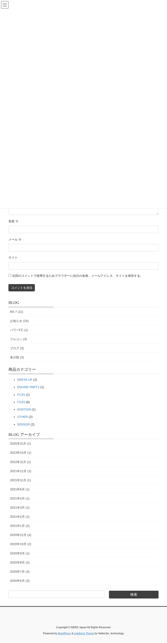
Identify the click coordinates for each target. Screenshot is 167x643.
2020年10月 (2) (20, 544)
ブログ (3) (17, 348)
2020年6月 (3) (20, 580)
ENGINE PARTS (28, 387)
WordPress (64, 633)
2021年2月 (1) (20, 516)
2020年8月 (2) (20, 562)
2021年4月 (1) (20, 498)
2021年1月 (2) (20, 526)
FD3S (21, 402)
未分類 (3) (17, 357)
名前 (13, 221)
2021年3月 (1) (20, 507)
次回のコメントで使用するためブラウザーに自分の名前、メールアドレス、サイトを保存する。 (77, 275)
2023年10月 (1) (20, 452)
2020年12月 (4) (20, 535)
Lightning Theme (84, 633)
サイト (13, 257)
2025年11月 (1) (20, 443)
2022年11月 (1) (20, 462)
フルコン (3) (18, 339)
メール (15, 239)
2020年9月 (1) (20, 553)
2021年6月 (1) (20, 489)
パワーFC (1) (19, 330)
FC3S (21, 394)
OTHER (22, 417)
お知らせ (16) (19, 321)
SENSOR (23, 424)
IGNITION (24, 409)
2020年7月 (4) (20, 571)
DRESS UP (24, 379)
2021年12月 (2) (20, 471)
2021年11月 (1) (20, 480)
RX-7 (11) (16, 311)
